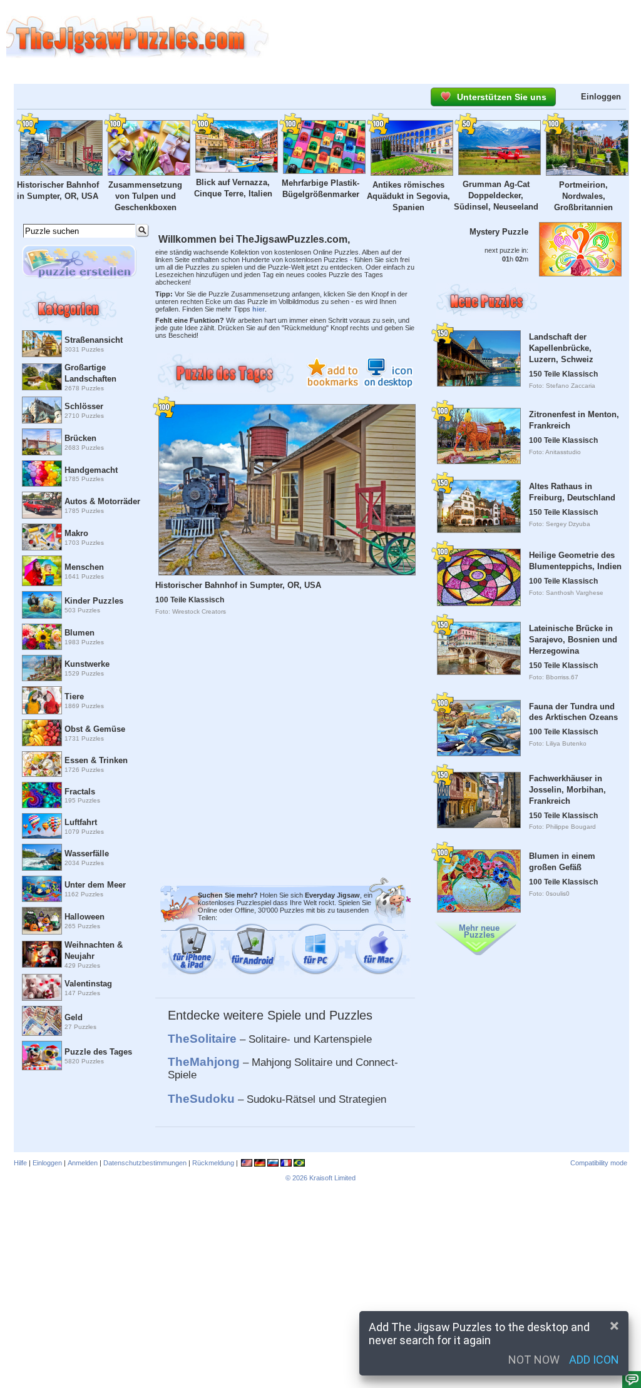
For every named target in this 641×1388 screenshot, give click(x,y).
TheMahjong (204, 1061)
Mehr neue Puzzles (479, 931)
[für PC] (315, 952)
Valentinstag (88, 983)
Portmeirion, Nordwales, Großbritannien (583, 196)
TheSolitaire (202, 1038)
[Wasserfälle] (41, 857)
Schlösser (83, 406)
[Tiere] (41, 700)
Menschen (84, 567)
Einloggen (601, 96)
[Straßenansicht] (41, 343)
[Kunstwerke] (41, 668)
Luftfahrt (80, 822)
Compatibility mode (598, 1163)
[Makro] (41, 537)
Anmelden (83, 1163)
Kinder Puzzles (93, 600)
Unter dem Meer (95, 884)
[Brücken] (41, 441)
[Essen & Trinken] (41, 763)
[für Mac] (378, 952)
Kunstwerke (87, 664)
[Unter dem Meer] (41, 889)
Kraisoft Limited (332, 1178)
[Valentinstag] (41, 987)
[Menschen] (41, 570)
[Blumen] (41, 637)
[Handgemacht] (41, 473)
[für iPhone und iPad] (193, 952)
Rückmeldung (213, 1163)
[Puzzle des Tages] (41, 1055)
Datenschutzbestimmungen (145, 1163)
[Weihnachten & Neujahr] (41, 954)
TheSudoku (201, 1098)
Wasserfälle (86, 853)
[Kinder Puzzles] (41, 604)
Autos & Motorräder (102, 501)
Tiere (74, 696)
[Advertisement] (455, 37)
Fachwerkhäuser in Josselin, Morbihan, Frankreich (567, 790)
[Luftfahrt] (41, 825)
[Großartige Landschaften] (41, 376)
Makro (76, 533)
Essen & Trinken (96, 760)
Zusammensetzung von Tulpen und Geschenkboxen (145, 196)
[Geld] (41, 1021)
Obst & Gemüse (94, 729)
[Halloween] (41, 921)
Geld (73, 1017)
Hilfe (20, 1163)
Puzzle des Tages (98, 1051)
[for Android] (251, 952)
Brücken (80, 438)
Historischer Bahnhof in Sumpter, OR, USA (238, 585)
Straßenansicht (93, 340)
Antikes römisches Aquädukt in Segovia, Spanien (408, 196)
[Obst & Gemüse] (41, 732)
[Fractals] (41, 795)
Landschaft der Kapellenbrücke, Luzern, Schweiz (561, 348)
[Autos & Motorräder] (41, 505)
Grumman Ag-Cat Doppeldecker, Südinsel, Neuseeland (496, 195)
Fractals (79, 791)
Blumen (79, 632)
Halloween (84, 916)
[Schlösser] (41, 410)
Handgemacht (91, 470)
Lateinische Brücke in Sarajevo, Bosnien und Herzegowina (573, 640)
